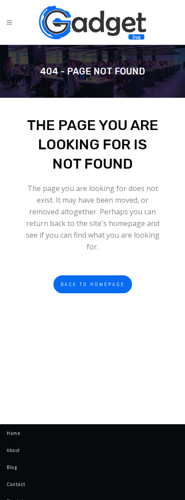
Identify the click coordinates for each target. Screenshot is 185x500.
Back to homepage (93, 284)
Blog (12, 467)
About (13, 450)
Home (13, 433)
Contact (16, 484)
